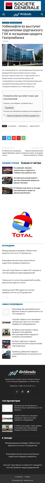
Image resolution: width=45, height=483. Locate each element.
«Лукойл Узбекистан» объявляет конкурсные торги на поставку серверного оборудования (26, 321)
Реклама (27, 477)
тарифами (9, 108)
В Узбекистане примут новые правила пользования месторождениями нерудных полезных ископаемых (25, 333)
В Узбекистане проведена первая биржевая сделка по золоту (12, 153)
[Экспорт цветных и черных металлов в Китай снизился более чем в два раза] (6, 344)
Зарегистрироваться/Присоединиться (23, 116)
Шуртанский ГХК (34, 126)
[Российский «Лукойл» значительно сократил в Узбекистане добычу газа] (7, 170)
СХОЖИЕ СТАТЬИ (10, 163)
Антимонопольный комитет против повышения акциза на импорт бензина (26, 180)
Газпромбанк (12, 126)
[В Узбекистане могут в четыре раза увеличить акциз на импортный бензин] (7, 190)
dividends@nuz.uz (29, 386)
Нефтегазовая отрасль (25, 19)
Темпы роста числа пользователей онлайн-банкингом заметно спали (21, 281)
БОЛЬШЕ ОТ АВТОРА (31, 163)
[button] (42, 14)
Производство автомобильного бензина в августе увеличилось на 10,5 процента (27, 311)
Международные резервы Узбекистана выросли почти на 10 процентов (19, 251)
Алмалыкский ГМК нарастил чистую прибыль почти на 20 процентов (18, 291)
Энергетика (12, 19)
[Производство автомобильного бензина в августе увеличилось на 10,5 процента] (6, 312)
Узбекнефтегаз (23, 126)
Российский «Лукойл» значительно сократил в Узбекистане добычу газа (25, 170)
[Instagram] (22, 392)
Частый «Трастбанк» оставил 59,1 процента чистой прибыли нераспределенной (21, 271)
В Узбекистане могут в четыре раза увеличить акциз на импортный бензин (27, 190)
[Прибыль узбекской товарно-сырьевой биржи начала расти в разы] (6, 354)
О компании (19, 477)
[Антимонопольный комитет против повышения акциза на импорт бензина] (7, 180)
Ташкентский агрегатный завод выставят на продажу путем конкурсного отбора (32, 153)
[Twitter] (28, 392)
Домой (4, 19)
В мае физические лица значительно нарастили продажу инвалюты (18, 261)
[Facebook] (17, 392)
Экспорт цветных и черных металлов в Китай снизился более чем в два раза (27, 343)
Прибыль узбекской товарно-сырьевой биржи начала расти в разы (26, 353)
